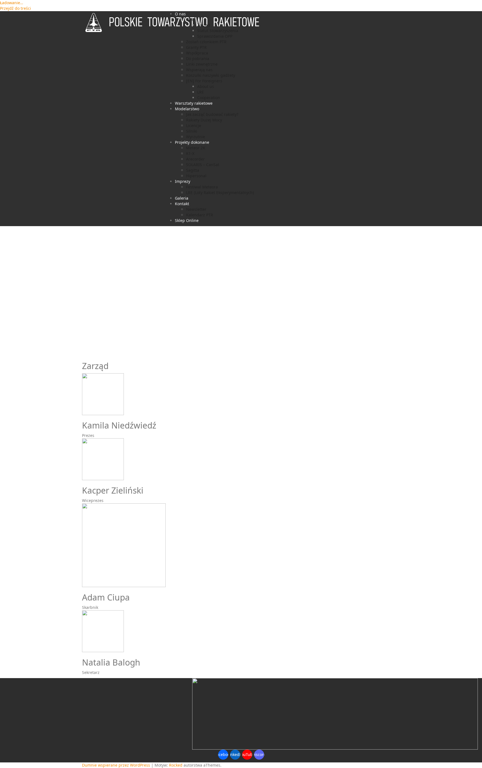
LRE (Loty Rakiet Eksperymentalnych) (220, 192)
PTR (189, 19)
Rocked (175, 765)
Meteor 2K (195, 147)
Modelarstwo (187, 108)
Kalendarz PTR (199, 214)
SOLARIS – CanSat (202, 164)
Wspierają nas (199, 69)
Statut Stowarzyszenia (217, 30)
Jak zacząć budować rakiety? (212, 114)
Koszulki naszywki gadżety (210, 75)
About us (205, 86)
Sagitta (192, 170)
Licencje (193, 125)
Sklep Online (187, 220)
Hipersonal (196, 175)
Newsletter (196, 209)
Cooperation (208, 97)
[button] (241, 342)
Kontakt (182, 203)
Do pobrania (197, 58)
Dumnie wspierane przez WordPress (116, 765)
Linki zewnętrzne (202, 64)
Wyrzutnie (195, 136)
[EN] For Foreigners (204, 80)
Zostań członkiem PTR (206, 41)
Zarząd (203, 25)
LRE (200, 92)
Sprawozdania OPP (214, 36)
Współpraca (197, 53)
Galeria (181, 198)
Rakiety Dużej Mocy (204, 120)
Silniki (191, 131)
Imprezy (182, 181)
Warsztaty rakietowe (194, 103)
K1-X (190, 153)
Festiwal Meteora (202, 187)
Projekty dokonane (192, 142)
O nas (180, 13)
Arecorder (195, 159)
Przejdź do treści (15, 8)
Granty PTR (196, 47)
